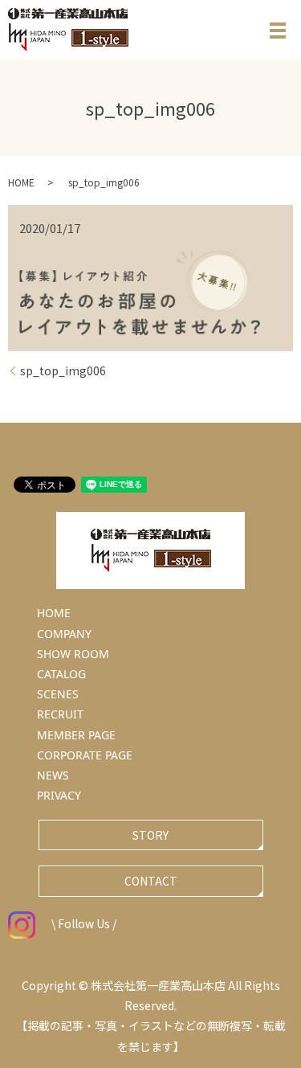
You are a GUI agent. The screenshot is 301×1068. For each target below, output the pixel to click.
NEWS (53, 775)
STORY (150, 835)
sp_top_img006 (63, 371)
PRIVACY (59, 795)
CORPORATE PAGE (84, 755)
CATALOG (61, 673)
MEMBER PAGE (76, 735)
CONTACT (150, 881)
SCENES (58, 694)
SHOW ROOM (73, 653)
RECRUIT (60, 714)
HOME (21, 182)
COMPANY (64, 633)
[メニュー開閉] (278, 31)
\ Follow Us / (83, 923)
